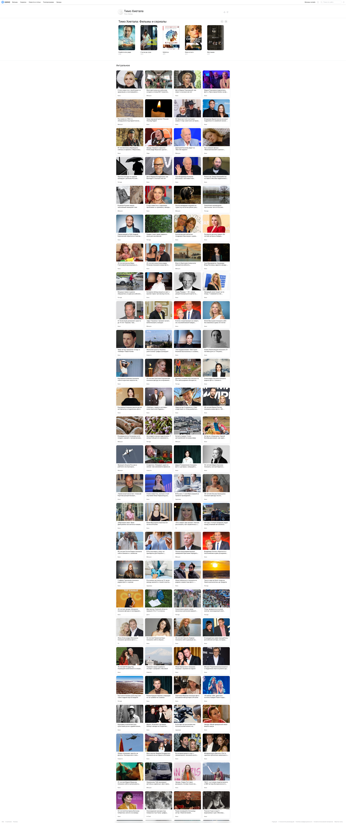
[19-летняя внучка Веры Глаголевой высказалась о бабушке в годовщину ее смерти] (129, 256)
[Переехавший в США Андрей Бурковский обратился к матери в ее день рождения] (129, 228)
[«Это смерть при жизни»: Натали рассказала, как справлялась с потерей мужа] (187, 516)
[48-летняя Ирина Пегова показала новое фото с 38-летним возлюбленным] (216, 401)
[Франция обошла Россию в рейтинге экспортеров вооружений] (129, 458)
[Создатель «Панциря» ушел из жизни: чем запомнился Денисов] (158, 458)
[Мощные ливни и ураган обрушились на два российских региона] (129, 285)
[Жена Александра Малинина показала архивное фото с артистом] (129, 631)
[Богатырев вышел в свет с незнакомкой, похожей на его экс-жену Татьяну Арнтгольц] (187, 747)
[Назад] (222, 21)
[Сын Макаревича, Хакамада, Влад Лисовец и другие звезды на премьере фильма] (216, 256)
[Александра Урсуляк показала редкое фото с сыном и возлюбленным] (216, 372)
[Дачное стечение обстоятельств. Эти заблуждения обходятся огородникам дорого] (187, 372)
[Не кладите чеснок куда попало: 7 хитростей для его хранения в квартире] (158, 429)
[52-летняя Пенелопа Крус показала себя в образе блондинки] (158, 631)
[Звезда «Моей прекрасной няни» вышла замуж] (216, 718)
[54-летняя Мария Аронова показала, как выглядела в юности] (216, 458)
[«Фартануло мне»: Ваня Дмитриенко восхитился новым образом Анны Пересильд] (129, 516)
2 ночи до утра (146, 52)
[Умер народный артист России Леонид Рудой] (158, 112)
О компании (8, 821)
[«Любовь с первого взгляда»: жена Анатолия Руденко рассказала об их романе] (158, 401)
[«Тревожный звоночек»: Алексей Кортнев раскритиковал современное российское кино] (129, 487)
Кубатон (166, 52)
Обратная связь (338, 821)
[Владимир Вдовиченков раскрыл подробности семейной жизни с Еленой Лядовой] (216, 112)
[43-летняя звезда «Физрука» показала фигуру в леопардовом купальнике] (129, 602)
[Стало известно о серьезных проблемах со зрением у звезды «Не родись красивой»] (158, 199)
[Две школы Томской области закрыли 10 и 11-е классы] (158, 602)
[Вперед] (226, 21)
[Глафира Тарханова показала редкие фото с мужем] (129, 574)
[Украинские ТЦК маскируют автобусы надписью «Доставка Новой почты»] (158, 775)
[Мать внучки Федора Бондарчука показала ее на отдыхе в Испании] (158, 747)
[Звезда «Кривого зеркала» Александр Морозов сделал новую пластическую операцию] (158, 141)
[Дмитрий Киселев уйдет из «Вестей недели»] (187, 141)
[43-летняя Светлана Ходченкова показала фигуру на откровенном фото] (158, 372)
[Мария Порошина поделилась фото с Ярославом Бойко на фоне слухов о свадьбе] (216, 83)
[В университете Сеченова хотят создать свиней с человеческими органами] (129, 429)
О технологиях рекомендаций (286, 821)
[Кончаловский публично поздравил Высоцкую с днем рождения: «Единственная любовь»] (187, 228)
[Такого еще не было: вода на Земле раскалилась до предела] (216, 574)
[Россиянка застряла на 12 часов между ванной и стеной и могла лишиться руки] (158, 574)
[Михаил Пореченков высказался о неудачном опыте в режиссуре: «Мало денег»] (216, 660)
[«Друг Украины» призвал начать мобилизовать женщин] (158, 314)
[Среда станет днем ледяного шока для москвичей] (158, 228)
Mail (3, 821)
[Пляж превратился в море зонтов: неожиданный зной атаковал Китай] (216, 602)
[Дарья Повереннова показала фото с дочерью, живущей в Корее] (187, 458)
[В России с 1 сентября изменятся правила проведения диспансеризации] (187, 487)
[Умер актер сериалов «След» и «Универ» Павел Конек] (129, 343)
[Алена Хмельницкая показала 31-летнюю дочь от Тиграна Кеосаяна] (216, 343)
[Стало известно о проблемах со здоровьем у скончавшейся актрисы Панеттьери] (129, 83)
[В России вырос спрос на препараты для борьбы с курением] (158, 545)
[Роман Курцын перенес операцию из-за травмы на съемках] (158, 689)
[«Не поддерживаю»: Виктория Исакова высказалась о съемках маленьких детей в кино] (187, 343)
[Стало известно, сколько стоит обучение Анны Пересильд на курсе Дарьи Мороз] (158, 487)
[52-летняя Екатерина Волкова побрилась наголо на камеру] (129, 804)
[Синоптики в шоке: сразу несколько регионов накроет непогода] (187, 602)
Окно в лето (189, 52)
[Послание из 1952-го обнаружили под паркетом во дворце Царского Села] (129, 112)
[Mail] (2, 2)
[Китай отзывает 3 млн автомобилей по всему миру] (187, 429)
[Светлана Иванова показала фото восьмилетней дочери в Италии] (187, 689)
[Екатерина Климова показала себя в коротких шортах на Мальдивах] (129, 372)
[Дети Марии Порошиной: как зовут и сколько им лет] (187, 83)
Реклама (15, 821)
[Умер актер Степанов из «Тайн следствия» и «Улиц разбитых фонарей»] (187, 401)
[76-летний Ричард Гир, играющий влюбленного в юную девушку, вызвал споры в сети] (129, 660)
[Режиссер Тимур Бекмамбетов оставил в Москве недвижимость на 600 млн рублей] (216, 170)
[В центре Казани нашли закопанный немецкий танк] (129, 199)
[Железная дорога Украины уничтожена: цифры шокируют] (158, 343)
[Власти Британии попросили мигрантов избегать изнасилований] (187, 256)
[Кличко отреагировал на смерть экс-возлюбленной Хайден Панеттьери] (187, 314)
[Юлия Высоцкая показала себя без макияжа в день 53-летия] (216, 314)
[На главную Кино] (7, 2)
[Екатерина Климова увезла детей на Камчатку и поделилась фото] (129, 401)
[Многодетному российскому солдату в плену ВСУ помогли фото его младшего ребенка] (158, 83)
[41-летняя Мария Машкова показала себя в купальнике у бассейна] (129, 775)
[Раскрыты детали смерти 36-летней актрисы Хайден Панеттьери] (216, 228)
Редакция (274, 821)
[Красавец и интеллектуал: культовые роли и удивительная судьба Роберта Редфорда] (129, 718)
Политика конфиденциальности (304, 821)
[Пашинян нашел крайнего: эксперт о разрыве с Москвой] (158, 660)
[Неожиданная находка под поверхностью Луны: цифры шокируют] (158, 804)
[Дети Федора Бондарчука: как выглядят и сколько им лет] (158, 170)
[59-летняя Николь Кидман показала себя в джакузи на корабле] (187, 631)
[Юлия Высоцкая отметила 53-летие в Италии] (158, 516)
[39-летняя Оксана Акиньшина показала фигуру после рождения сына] (216, 487)
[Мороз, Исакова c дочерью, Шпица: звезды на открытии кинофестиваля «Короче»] (158, 718)
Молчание (210, 52)
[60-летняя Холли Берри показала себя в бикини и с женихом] (129, 545)
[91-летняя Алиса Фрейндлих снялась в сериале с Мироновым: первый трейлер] (129, 141)
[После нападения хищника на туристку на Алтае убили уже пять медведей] (187, 199)
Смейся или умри (124, 52)
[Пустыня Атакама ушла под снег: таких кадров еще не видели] (129, 689)
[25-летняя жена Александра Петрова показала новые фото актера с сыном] (158, 256)
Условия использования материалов (323, 821)
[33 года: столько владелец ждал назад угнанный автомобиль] (216, 516)
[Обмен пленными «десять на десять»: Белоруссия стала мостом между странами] (129, 747)
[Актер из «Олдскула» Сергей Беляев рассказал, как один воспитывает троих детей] (216, 429)
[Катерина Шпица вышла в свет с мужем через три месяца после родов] (158, 285)
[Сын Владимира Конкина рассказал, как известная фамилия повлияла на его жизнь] (187, 170)
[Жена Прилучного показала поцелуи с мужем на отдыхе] (187, 660)
